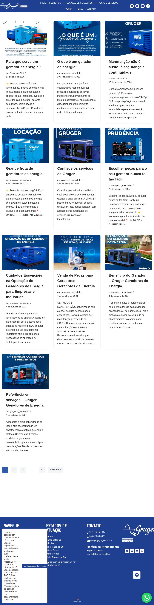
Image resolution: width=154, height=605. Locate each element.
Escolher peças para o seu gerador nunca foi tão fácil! (128, 173)
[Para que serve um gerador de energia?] (25, 38)
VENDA (68, 9)
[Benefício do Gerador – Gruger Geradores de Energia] (128, 252)
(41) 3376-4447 (97, 532)
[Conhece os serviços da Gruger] (77, 145)
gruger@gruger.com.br (101, 540)
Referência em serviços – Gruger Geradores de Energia (24, 399)
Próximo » (55, 469)
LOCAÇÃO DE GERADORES (80, 3)
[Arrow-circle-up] (136, 575)
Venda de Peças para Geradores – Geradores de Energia (76, 280)
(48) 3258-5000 (97, 536)
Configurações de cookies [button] (35, 566)
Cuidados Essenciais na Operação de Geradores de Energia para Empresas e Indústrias (24, 286)
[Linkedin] (137, 6)
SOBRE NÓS (55, 3)
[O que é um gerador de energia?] (77, 38)
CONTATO (91, 9)
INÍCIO (43, 3)
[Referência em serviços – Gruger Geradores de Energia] (25, 371)
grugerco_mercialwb (70, 73)
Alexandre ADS (17, 73)
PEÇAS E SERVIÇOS (108, 3)
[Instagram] (148, 6)
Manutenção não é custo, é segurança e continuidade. (126, 67)
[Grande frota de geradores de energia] (25, 145)
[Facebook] (132, 6)
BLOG (80, 9)
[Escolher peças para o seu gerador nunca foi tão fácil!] (128, 145)
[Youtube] (143, 6)
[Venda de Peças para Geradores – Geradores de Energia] (77, 252)
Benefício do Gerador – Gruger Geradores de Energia (128, 280)
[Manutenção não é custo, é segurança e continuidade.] (128, 38)
